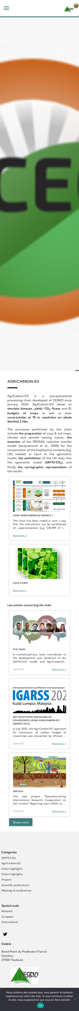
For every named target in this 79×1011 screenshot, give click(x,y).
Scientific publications (15, 885)
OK (40, 1005)
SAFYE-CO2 (8, 858)
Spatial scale (10, 905)
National (6, 911)
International (9, 922)
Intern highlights (11, 868)
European (7, 916)
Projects (6, 879)
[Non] (74, 999)
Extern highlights (12, 874)
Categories (9, 852)
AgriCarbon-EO (11, 863)
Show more (21, 822)
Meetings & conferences (16, 890)
